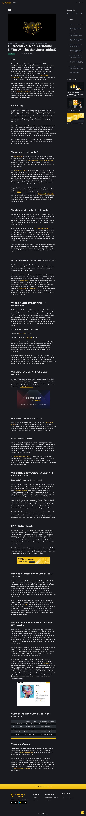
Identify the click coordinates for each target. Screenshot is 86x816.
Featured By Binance (23, 91)
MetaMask (33, 288)
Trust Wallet (22, 288)
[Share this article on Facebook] (72, 13)
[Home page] (6, 3)
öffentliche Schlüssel (20, 170)
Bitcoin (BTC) (42, 194)
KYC (26, 604)
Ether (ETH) (50, 194)
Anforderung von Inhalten (51, 797)
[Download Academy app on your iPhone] (14, 802)
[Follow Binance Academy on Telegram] (67, 793)
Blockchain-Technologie (41, 228)
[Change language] (79, 2)
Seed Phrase (24, 280)
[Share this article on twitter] (68, 13)
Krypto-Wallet (18, 156)
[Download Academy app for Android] (22, 802)
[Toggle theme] (82, 2)
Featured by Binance (26, 387)
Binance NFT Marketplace (22, 456)
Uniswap (46, 663)
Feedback (47, 800)
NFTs (19, 192)
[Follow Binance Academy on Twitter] (64, 793)
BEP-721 (29, 338)
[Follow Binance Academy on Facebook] (62, 794)
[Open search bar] (76, 2)
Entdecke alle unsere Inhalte (42, 786)
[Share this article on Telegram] (77, 13)
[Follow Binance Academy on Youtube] (69, 793)
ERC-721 (22, 333)
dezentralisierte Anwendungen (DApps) (40, 160)
